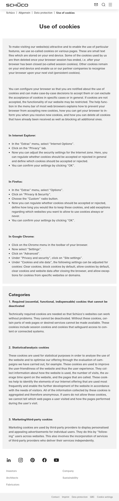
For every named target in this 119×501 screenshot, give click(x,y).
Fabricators (12, 484)
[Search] (103, 5)
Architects (12, 477)
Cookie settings (105, 497)
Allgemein (24, 12)
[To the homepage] (17, 5)
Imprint (65, 497)
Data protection (43, 12)
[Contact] (96, 5)
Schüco (10, 12)
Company (68, 470)
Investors (11, 470)
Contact (55, 497)
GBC (92, 497)
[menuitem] (8, 460)
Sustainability (70, 477)
